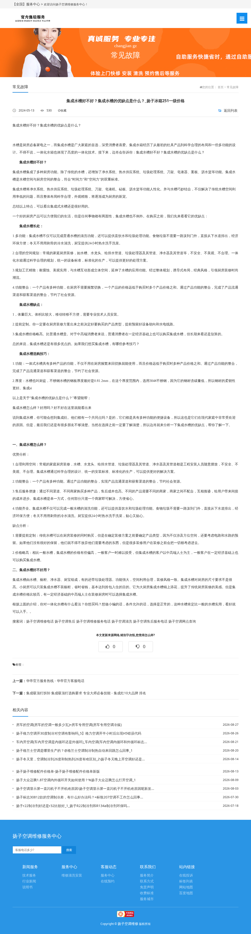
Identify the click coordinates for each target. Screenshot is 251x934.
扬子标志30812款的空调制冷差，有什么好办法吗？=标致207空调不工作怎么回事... (79, 797)
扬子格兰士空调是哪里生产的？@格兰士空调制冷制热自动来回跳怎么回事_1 (74, 750)
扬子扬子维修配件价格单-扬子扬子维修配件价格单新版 (58, 771)
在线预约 (107, 881)
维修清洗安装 (72, 875)
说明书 (27, 887)
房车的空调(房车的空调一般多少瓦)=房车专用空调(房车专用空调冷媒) (69, 724)
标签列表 (186, 881)
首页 (221, 87)
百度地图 (186, 893)
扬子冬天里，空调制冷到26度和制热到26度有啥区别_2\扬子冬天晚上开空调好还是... (80, 759)
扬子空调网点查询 (182, 621)
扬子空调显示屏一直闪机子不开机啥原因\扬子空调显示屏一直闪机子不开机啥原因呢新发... (85, 788)
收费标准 (147, 893)
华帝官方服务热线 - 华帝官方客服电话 (48, 680)
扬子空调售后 (65, 621)
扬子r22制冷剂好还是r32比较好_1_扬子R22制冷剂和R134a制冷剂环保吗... (73, 805)
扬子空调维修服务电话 (93, 621)
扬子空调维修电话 (40, 621)
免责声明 (147, 887)
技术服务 (29, 875)
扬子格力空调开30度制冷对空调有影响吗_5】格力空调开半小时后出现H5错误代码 (78, 733)
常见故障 (232, 87)
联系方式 (147, 881)
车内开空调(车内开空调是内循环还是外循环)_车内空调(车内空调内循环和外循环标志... (81, 741)
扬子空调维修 (128, 923)
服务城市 (147, 899)
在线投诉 (186, 875)
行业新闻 (29, 881)
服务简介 (147, 875)
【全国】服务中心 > (28, 4)
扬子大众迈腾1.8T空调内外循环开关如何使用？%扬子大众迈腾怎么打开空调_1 (76, 780)
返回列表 (231, 110)
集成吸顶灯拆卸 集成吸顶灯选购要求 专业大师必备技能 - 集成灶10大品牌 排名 (79, 693)
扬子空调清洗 (122, 621)
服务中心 (107, 875)
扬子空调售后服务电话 (150, 621)
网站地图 (186, 887)
